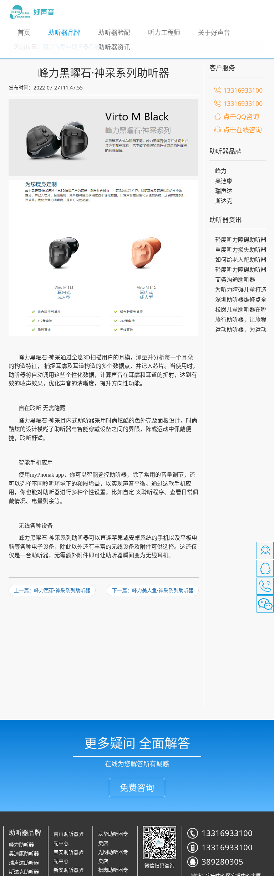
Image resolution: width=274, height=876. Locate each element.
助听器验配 (114, 32)
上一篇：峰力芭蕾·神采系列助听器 (52, 590)
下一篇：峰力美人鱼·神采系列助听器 (152, 590)
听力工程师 (164, 32)
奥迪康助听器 (24, 853)
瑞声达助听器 (24, 862)
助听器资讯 (114, 47)
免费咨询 (137, 787)
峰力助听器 (21, 844)
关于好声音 (214, 32)
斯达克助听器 (24, 871)
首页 (23, 32)
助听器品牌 (68, 32)
